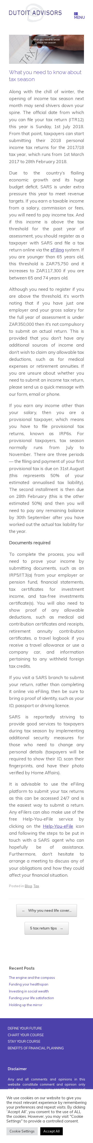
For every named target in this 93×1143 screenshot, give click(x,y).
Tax (36, 886)
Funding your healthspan (28, 984)
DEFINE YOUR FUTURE (25, 1028)
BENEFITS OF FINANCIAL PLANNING (36, 1048)
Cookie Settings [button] (22, 1131)
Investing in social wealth (29, 991)
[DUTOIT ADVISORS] (35, 13)
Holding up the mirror (25, 1005)
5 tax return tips (46, 928)
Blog (28, 886)
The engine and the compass (32, 977)
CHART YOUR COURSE (26, 1035)
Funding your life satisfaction (31, 998)
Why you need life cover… (47, 910)
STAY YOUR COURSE (24, 1041)
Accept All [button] (51, 1131)
